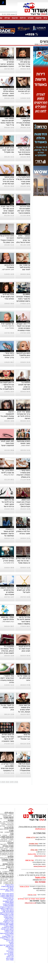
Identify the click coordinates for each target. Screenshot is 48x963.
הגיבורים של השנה (8, 838)
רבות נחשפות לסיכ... (7, 621)
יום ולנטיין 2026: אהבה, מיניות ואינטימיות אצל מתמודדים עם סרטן (23, 152)
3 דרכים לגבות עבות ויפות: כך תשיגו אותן (24, 649)
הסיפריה (11, 952)
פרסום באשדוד (9, 926)
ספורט (30, 18)
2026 (16, 782)
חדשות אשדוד (8, 817)
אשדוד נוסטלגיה (8, 859)
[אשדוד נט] (31, 821)
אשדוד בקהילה (8, 846)
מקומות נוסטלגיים (8, 861)
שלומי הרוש (10, 960)
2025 (12, 782)
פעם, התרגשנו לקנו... (7, 269)
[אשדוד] (32, 16)
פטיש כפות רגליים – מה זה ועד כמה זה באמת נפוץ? (23, 560)
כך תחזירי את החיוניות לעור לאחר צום (25, 267)
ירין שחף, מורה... (25, 93)
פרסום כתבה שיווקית (7, 929)
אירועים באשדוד (8, 916)
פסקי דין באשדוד (8, 871)
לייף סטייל (10, 867)
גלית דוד (11, 949)
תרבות (15, 18)
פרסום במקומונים (8, 901)
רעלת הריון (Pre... (8, 475)
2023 (3, 782)
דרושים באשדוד (9, 917)
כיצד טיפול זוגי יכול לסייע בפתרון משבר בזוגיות (23, 531)
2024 (7, 782)
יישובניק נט (10, 900)
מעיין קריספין (10, 946)
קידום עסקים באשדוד (7, 897)
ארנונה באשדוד (9, 920)
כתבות (12, 835)
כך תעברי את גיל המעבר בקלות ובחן (7, 707)
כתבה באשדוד (9, 932)
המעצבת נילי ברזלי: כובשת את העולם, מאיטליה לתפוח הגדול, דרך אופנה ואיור (7, 651)
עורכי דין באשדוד (8, 922)
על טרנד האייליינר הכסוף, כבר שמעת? (23, 737)
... (13, 154)
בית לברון (11, 955)
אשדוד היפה (9, 847)
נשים (37, 44)
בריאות (11, 868)
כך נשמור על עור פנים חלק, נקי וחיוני (23, 678)
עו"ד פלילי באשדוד (8, 936)
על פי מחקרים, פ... (8, 563)
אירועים (11, 844)
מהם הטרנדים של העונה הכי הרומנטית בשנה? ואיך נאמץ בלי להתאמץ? (7, 240)
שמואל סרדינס (9, 954)
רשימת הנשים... (25, 445)
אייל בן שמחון (9, 891)
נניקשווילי (11, 948)
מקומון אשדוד (9, 902)
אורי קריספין (29, 860)
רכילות (23, 18)
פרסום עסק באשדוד (7, 886)
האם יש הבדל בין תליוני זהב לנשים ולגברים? (23, 590)
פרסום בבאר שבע (8, 911)
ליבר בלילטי (10, 957)
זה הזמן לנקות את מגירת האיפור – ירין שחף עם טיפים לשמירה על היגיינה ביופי (7, 386)
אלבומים (10, 843)
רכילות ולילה (9, 812)
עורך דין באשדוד (8, 939)
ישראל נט (11, 888)
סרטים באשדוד (9, 883)
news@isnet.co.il (39, 866)
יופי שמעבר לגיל (7, 324)
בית (45, 18)
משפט (11, 870)
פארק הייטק (10, 958)
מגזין (12, 834)
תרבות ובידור (9, 828)
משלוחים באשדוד (8, 904)
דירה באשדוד (9, 935)
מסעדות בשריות (9, 822)
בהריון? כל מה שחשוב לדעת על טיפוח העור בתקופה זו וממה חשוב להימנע (23, 621)
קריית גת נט (10, 941)
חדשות (38, 18)
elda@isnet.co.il (39, 856)
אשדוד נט (44, 44)
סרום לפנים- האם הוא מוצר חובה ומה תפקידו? (7, 150)
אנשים (5, 835)
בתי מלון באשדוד (8, 898)
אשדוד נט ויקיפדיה (8, 927)
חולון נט (11, 942)
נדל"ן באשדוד (9, 885)
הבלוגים (11, 856)
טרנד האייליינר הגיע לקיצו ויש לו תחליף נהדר (7, 296)
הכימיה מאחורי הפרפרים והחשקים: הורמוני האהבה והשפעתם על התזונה (7, 64)
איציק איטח (10, 951)
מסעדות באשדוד (8, 905)
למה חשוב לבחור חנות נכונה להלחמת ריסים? (7, 443)
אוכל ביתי (10, 823)
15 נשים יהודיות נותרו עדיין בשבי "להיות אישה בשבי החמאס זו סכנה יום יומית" (7, 739)
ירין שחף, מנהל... (25, 357)
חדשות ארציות (9, 818)
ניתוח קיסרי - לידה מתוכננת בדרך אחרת (8, 355)
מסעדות (11, 820)
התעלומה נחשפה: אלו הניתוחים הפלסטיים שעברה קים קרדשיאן (7, 592)
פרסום (11, 944)
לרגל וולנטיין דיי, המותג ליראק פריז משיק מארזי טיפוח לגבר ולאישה (23, 181)
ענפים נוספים (9, 832)
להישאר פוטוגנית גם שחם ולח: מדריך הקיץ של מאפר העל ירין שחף (23, 64)
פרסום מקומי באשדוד (7, 895)
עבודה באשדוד (9, 930)
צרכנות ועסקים (8, 864)
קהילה (7, 18)
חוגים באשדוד (9, 919)
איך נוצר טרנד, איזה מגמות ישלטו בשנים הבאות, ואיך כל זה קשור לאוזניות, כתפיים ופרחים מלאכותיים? (23, 711)
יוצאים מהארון (7, 815)
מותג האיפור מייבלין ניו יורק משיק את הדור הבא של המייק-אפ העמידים (8, 181)
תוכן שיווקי (10, 865)
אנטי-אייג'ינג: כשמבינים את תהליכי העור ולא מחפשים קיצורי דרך (23, 210)
